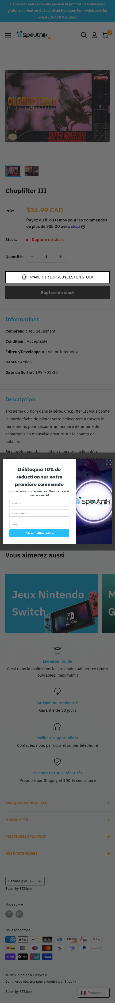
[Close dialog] (108, 462)
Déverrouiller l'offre (39, 533)
